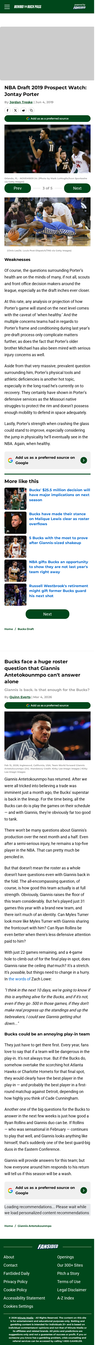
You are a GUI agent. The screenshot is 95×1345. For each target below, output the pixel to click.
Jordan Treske (21, 102)
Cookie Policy (15, 1289)
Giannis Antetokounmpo (34, 1226)
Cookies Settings (18, 1306)
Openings (65, 1257)
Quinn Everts (20, 697)
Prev (18, 188)
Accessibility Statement (24, 1298)
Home (8, 629)
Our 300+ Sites (70, 1265)
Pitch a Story (68, 1273)
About (9, 1257)
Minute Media (25, 1317)
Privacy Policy (16, 1281)
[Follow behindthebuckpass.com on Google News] (83, 460)
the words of (19, 979)
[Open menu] (7, 6)
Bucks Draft (26, 629)
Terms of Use (69, 1281)
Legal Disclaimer (71, 1289)
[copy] (31, 110)
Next (77, 188)
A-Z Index (65, 1298)
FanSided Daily (17, 1273)
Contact (10, 1265)
